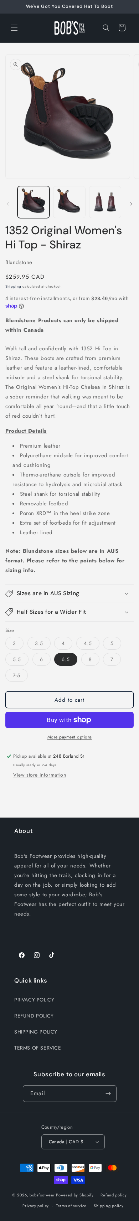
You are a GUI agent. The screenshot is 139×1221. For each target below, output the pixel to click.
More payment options (69, 737)
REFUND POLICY (34, 1015)
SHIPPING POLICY (35, 1031)
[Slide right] (131, 204)
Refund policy (114, 1195)
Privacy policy (35, 1206)
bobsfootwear (42, 1194)
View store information (39, 774)
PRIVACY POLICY (34, 999)
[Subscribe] (108, 1093)
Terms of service (71, 1206)
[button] (14, 28)
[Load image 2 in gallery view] (69, 202)
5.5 (21, 660)
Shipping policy (109, 1206)
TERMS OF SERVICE (37, 1047)
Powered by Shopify (75, 1194)
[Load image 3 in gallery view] (105, 202)
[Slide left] (8, 204)
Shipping (13, 286)
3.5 (43, 644)
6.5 (66, 659)
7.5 (20, 676)
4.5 (91, 644)
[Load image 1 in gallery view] (33, 202)
